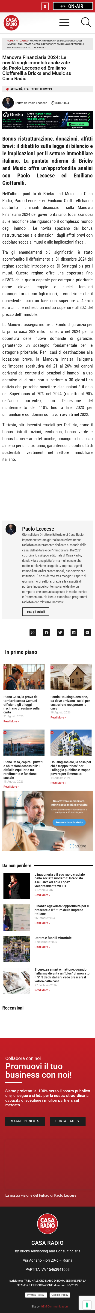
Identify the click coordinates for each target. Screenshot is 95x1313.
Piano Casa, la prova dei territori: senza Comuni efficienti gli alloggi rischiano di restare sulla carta (21, 704)
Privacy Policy (36, 1294)
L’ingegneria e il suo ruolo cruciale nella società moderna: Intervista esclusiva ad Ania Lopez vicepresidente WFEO (60, 880)
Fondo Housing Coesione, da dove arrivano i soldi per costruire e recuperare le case (70, 702)
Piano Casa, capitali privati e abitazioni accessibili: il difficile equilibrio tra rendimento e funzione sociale (23, 769)
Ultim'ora (46, 89)
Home (10, 40)
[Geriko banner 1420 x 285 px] (47, 127)
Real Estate (31, 89)
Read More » (11, 721)
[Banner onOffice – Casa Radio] (47, 850)
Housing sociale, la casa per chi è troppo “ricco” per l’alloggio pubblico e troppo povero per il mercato (70, 767)
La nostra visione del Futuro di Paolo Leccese (40, 1195)
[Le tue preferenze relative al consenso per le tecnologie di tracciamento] (87, 1305)
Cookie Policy (59, 1294)
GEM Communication (54, 1306)
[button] (33, 632)
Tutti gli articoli (36, 611)
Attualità (22, 40)
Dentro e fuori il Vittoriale (53, 938)
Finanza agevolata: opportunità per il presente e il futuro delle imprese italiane (62, 910)
